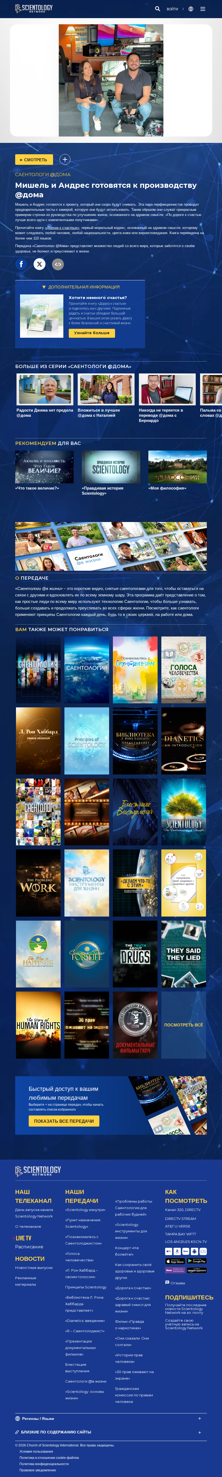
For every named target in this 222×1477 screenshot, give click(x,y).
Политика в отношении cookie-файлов (49, 1458)
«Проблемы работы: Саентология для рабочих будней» (134, 1207)
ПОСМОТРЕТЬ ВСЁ (183, 1025)
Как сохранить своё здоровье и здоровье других (135, 1271)
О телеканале (28, 1226)
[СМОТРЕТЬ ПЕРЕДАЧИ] (38, 670)
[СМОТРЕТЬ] (86, 740)
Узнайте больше (92, 332)
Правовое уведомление (37, 1470)
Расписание (29, 1246)
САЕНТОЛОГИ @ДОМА (43, 174)
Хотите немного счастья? (98, 297)
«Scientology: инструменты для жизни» (131, 1231)
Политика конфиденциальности (44, 1464)
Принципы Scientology (85, 1287)
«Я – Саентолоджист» (85, 1331)
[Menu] (203, 8)
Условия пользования (36, 1451)
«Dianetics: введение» (85, 1320)
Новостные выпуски (34, 1267)
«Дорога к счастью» (62, 228)
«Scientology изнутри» (85, 1209)
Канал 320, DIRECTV (183, 1209)
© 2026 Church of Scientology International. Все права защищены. (65, 1445)
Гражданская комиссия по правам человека (134, 1395)
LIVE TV (23, 1237)
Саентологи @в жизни (85, 1381)
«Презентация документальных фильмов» (80, 1347)
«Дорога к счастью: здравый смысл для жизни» (133, 1304)
